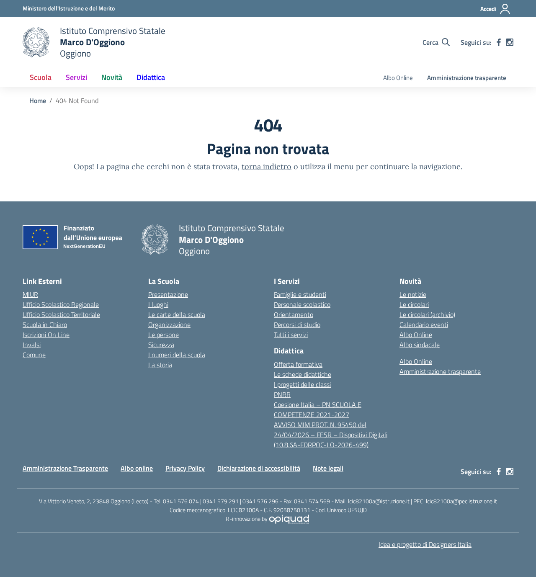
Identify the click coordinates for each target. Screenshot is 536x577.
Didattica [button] (151, 77)
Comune (34, 355)
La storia (160, 365)
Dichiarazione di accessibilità (258, 468)
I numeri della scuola (176, 355)
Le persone (163, 335)
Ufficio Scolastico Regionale (61, 304)
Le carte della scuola (176, 314)
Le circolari (414, 304)
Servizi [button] (76, 77)
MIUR (30, 294)
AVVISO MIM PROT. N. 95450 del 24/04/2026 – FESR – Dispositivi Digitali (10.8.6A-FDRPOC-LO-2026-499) (330, 435)
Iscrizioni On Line (46, 335)
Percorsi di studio (297, 324)
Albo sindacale (419, 345)
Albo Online (398, 77)
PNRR (282, 394)
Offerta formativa (298, 364)
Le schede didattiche (302, 374)
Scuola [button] (41, 77)
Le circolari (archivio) (427, 314)
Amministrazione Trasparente (65, 468)
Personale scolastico (302, 304)
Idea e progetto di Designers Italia (425, 544)
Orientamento (293, 314)
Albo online (137, 468)
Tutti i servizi (291, 335)
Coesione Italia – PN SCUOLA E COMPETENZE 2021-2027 (317, 409)
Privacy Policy (185, 468)
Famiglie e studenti (300, 294)
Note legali (328, 468)
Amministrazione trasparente (466, 77)
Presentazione (168, 294)
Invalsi (32, 345)
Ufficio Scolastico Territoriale (61, 314)
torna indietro (266, 166)
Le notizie (412, 294)
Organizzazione (169, 324)
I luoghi (158, 304)
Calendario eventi (423, 324)
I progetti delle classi (302, 384)
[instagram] (509, 42)
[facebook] (498, 42)
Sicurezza (161, 345)
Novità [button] (111, 77)
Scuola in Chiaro (45, 324)
